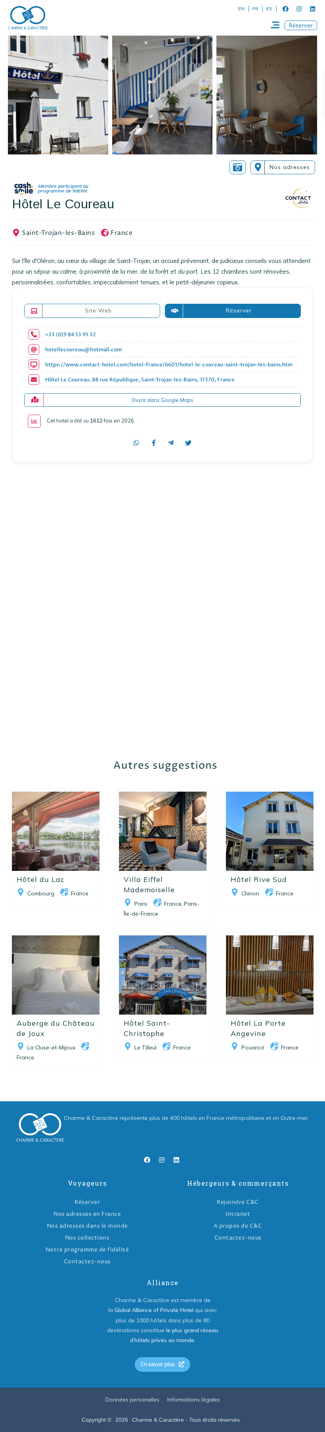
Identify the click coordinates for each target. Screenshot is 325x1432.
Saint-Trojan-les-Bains (58, 233)
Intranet (238, 1214)
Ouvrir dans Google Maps (162, 400)
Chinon (250, 893)
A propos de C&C (238, 1226)
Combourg (40, 893)
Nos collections (87, 1238)
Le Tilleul (145, 1047)
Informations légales (193, 1399)
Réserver (87, 1202)
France (121, 233)
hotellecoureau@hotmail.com (83, 349)
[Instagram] (299, 8)
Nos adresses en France (87, 1214)
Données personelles (132, 1399)
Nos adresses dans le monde (87, 1226)
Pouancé (252, 1047)
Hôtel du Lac (41, 879)
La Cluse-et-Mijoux (51, 1047)
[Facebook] (285, 8)
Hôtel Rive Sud (259, 879)
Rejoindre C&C (238, 1202)
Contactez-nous (87, 1261)
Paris (140, 903)
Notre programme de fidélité (87, 1249)
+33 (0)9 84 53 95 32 (70, 334)
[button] (301, 25)
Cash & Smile (56, 189)
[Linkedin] (312, 8)
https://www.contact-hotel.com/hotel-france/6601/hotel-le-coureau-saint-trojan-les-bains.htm (168, 365)
